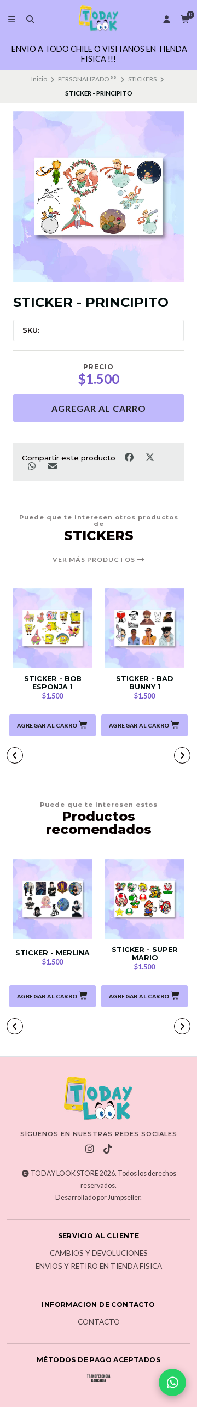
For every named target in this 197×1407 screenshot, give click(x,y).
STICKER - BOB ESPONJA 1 (53, 683)
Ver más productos (95, 560)
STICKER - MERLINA (52, 953)
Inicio (39, 78)
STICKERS (142, 78)
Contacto (99, 1322)
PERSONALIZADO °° (87, 78)
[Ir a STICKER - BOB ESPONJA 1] (52, 628)
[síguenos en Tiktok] (108, 1149)
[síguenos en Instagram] (90, 1149)
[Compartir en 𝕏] (149, 456)
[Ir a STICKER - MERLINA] (52, 899)
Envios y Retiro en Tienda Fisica (99, 1266)
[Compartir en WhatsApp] (32, 466)
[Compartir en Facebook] (129, 456)
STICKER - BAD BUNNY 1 (144, 683)
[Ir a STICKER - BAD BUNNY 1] (144, 628)
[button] (52, 725)
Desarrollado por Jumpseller (97, 1197)
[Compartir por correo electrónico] (52, 466)
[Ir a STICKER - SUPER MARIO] (144, 899)
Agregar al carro (98, 408)
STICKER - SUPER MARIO (145, 953)
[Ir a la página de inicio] (98, 18)
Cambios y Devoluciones (99, 1253)
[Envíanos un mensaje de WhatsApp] (172, 1382)
